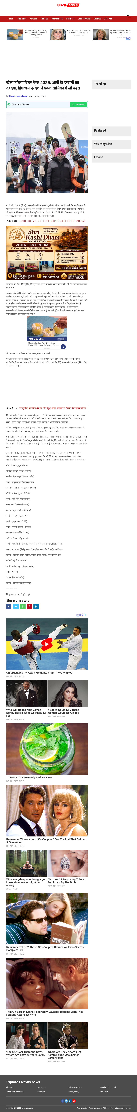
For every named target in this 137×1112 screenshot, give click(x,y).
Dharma (97, 19)
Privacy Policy (73, 1092)
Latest (98, 157)
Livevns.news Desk (18, 96)
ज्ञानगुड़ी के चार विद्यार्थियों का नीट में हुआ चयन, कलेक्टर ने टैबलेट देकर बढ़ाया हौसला (52, 408)
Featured (100, 130)
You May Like (103, 144)
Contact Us (41, 1087)
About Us (10, 1087)
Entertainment (84, 19)
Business (70, 19)
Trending (100, 84)
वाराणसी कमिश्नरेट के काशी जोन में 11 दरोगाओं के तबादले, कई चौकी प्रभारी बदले (52, 220)
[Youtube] (74, 1101)
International (57, 19)
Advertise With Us (75, 1087)
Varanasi (33, 19)
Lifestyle (108, 19)
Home (10, 19)
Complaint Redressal (108, 1087)
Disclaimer (104, 1092)
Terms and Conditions (15, 1092)
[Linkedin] (70, 1101)
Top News (22, 19)
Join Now (80, 104)
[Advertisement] (68, 59)
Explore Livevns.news (23, 1082)
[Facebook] (62, 1101)
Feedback (41, 1092)
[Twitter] (66, 1101)
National (44, 19)
